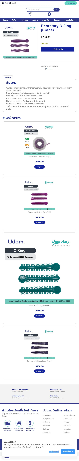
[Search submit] (56, 9)
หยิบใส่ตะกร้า (58, 49)
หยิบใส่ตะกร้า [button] (39, 222)
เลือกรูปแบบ (39, 167)
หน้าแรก (5, 20)
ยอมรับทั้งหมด (68, 452)
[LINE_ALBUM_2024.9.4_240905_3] (20, 41)
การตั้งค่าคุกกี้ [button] (54, 452)
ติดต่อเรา (57, 20)
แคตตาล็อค (46, 20)
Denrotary (49, 69)
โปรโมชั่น (25, 20)
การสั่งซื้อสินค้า (69, 20)
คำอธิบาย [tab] (8, 77)
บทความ (35, 20)
